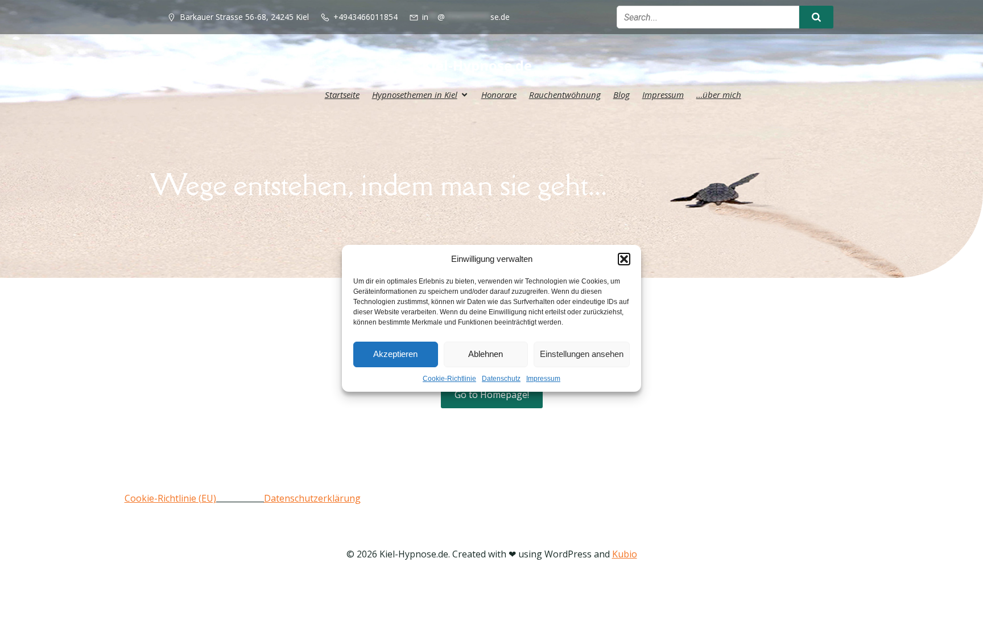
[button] (624, 259)
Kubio (624, 554)
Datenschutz (501, 379)
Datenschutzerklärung (312, 498)
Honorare (499, 94)
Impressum (543, 379)
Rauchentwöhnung (565, 94)
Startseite (342, 94)
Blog (621, 94)
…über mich (718, 94)
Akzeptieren (395, 354)
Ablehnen (485, 354)
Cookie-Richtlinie (449, 379)
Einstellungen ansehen (581, 354)
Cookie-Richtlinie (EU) (170, 498)
